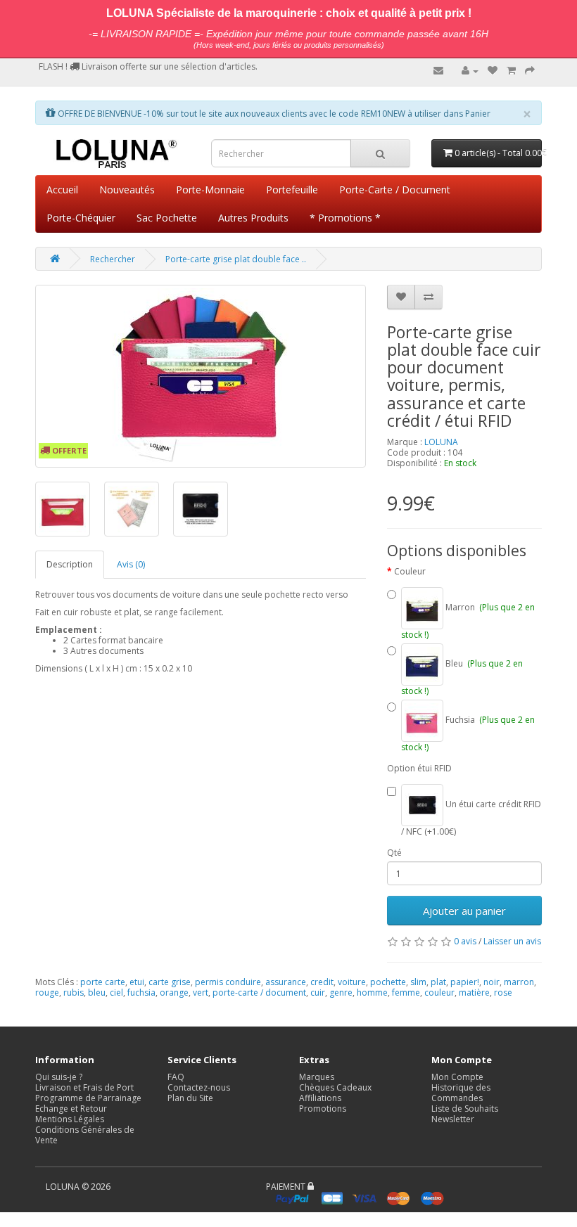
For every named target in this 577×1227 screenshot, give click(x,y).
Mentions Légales (69, 1119)
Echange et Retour (71, 1108)
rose (503, 992)
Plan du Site (190, 1098)
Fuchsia (468, 733)
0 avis (465, 941)
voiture (352, 982)
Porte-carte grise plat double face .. (235, 259)
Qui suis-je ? (58, 1077)
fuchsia (141, 992)
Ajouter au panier (464, 911)
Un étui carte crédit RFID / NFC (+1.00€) (471, 817)
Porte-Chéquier (80, 217)
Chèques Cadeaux (335, 1087)
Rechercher (112, 259)
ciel (116, 992)
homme (372, 992)
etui (136, 982)
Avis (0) (131, 564)
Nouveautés (127, 189)
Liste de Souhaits (464, 1108)
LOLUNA (441, 442)
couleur (439, 992)
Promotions (322, 1108)
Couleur (410, 571)
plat (438, 982)
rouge (47, 992)
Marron (468, 620)
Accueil (62, 189)
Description (69, 564)
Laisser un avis (512, 941)
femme (406, 992)
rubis (73, 992)
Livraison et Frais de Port (84, 1087)
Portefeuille (292, 189)
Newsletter (452, 1119)
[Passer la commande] (530, 71)
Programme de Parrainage (88, 1098)
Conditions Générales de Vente (84, 1135)
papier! (464, 982)
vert (200, 992)
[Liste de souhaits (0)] (492, 71)
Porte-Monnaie (210, 189)
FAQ (175, 1077)
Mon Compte (457, 1077)
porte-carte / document (259, 992)
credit (322, 982)
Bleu (462, 676)
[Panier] (511, 71)
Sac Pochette (167, 217)
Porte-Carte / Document (394, 189)
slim (418, 982)
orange (174, 992)
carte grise (169, 982)
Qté (394, 852)
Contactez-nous (198, 1087)
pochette (388, 982)
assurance (285, 982)
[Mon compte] (470, 71)
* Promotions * (345, 217)
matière (474, 992)
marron (519, 982)
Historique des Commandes (460, 1092)
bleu (97, 992)
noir (491, 982)
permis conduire (228, 982)
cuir (317, 992)
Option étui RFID (419, 768)
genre (341, 992)
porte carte (102, 982)
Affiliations (320, 1098)
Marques (316, 1077)
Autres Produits (253, 217)
